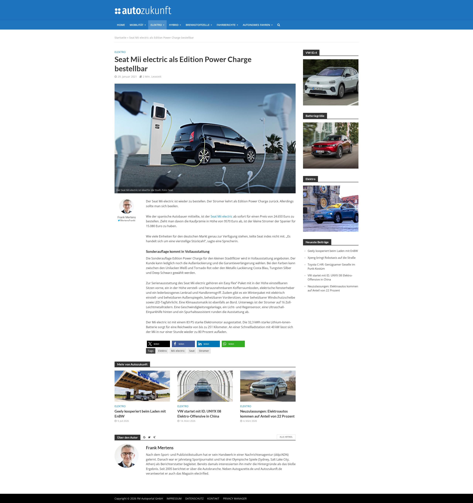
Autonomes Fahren (256, 25)
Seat (192, 351)
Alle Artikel (286, 436)
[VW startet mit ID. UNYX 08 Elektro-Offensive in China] (205, 386)
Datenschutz (194, 498)
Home (121, 25)
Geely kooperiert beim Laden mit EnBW (140, 413)
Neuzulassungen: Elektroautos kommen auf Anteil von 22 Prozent (267, 413)
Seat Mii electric (221, 216)
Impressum (174, 498)
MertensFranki (127, 220)
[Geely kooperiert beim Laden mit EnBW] (142, 386)
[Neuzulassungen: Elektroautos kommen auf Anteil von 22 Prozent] (268, 386)
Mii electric (178, 351)
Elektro (156, 25)
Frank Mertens (127, 217)
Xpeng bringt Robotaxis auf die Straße (331, 257)
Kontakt (213, 498)
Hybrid (173, 25)
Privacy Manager (235, 498)
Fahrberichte (226, 25)
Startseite (120, 37)
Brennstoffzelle (198, 25)
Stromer (204, 351)
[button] (158, 344)
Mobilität (136, 25)
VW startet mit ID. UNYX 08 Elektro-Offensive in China (199, 413)
